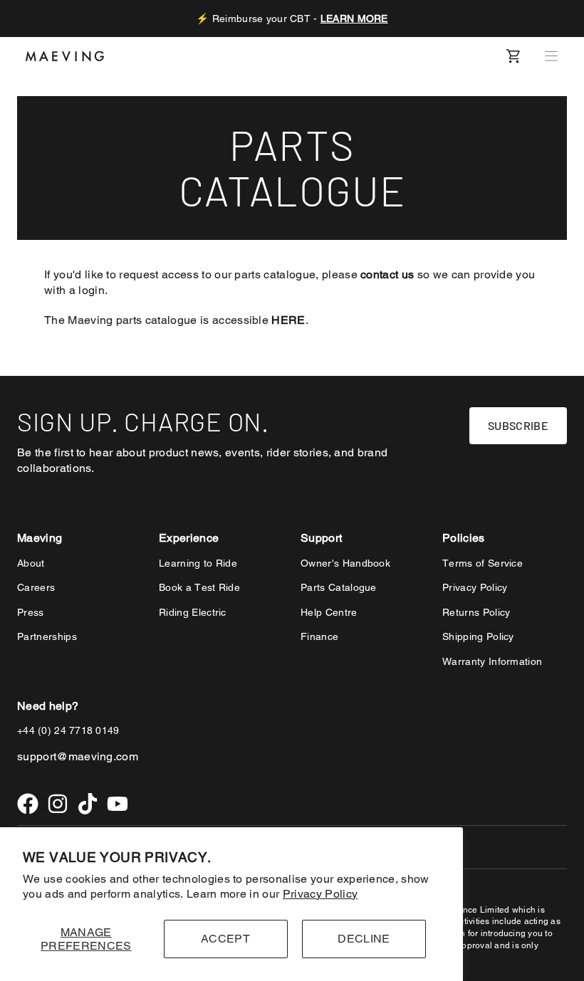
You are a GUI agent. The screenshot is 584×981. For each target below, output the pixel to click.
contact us (387, 274)
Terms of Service (482, 563)
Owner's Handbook (345, 563)
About (31, 563)
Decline (364, 938)
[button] (551, 56)
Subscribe (518, 425)
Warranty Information (492, 661)
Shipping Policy (478, 636)
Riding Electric (192, 612)
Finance (319, 636)
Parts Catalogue (339, 587)
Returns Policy (476, 612)
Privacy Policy (320, 894)
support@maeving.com (77, 756)
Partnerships (47, 636)
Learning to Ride (198, 563)
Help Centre (329, 612)
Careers (36, 587)
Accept (225, 938)
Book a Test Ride (199, 587)
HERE (288, 320)
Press (30, 612)
